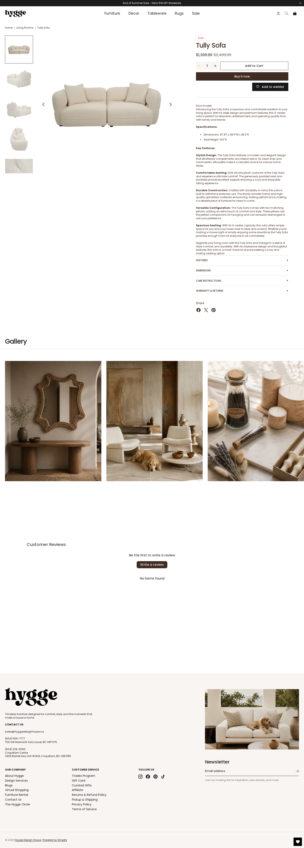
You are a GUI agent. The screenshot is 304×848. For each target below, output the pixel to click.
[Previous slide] (43, 104)
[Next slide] (170, 104)
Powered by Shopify (54, 840)
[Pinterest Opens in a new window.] (213, 310)
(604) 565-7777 (15, 738)
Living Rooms (24, 27)
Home (9, 27)
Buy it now (242, 76)
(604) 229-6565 (15, 749)
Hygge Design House (28, 840)
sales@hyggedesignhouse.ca (24, 731)
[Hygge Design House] (31, 697)
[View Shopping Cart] (295, 13)
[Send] (297, 771)
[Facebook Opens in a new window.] (198, 310)
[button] (287, 13)
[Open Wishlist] (298, 842)
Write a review (152, 564)
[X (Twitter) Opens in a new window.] (206, 310)
